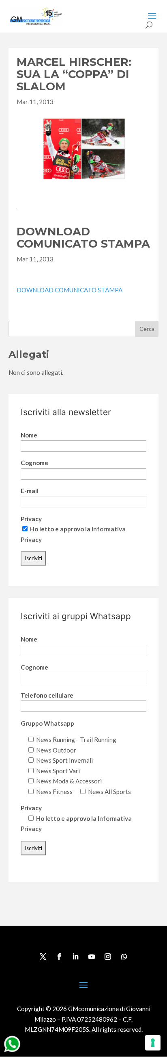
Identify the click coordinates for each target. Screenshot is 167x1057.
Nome (29, 435)
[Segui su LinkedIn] (75, 956)
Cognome (34, 462)
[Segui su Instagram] (107, 956)
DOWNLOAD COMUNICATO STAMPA (69, 290)
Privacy (31, 518)
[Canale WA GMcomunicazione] (12, 1051)
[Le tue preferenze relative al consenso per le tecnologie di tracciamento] (153, 1042)
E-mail (30, 490)
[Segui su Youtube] (91, 956)
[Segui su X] (42, 956)
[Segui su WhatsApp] (124, 956)
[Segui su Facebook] (59, 956)
